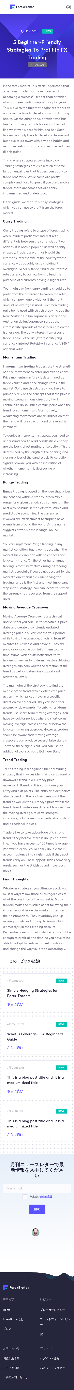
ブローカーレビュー (52, 1310)
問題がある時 (11, 1358)
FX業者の (40, 1197)
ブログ (7, 1328)
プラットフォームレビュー (55, 1322)
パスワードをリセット (54, 1368)
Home (6, 1310)
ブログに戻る (37, 65)
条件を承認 (46, 1197)
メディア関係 (11, 1368)
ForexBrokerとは (13, 1319)
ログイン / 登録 (49, 1358)
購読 (37, 1209)
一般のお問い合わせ (15, 1377)
